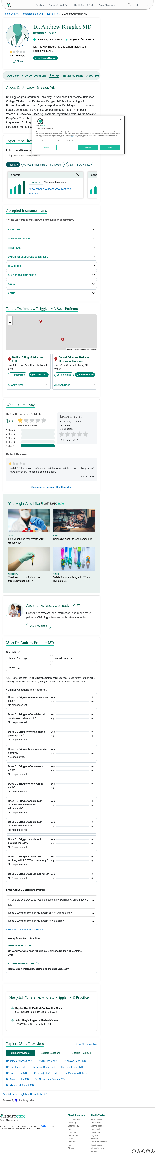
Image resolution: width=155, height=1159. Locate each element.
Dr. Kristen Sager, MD (74, 1061)
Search (129, 5)
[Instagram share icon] (138, 1152)
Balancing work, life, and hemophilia (72, 539)
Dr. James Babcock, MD (19, 1061)
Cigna (11, 284)
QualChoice (15, 265)
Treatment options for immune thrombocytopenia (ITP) (24, 579)
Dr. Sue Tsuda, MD (16, 1067)
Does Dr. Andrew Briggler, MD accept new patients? (36, 920)
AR (41, 13)
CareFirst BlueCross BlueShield (28, 256)
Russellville (52, 13)
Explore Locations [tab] (50, 1053)
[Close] (120, 119)
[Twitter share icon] (148, 1152)
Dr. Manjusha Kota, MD (76, 1073)
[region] (78, 135)
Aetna (11, 293)
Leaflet (69, 349)
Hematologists (28, 13)
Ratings (54, 75)
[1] (61, 434)
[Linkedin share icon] (143, 1152)
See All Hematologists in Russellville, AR (25, 1094)
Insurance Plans (73, 75)
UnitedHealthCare (19, 238)
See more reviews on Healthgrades (51, 487)
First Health (15, 247)
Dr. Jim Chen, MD (47, 1061)
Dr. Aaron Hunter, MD (17, 1079)
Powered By (9, 1100)
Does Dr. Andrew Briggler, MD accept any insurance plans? (40, 912)
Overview (13, 75)
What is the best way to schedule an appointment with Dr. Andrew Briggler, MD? (48, 902)
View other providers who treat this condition (50, 191)
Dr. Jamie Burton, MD (43, 1067)
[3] (73, 434)
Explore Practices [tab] (81, 1053)
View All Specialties (86, 1044)
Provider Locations (34, 75)
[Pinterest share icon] (152, 1152)
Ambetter (14, 229)
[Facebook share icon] (134, 1152)
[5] (85, 434)
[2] (67, 434)
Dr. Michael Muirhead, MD (20, 1085)
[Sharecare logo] (32, 1116)
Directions (19, 374)
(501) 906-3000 (39, 374)
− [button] (10, 323)
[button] (46, 689)
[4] (79, 434)
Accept (110, 147)
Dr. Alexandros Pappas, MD (50, 1079)
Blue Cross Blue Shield (22, 275)
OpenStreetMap (81, 349)
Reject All (88, 147)
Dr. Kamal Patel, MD (72, 1067)
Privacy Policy (70, 136)
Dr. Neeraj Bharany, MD (45, 1073)
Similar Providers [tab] (20, 1053)
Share (20, 61)
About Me (92, 75)
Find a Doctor (10, 13)
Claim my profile (38, 625)
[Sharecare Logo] (8, 5)
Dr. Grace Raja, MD (16, 1073)
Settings (46, 147)
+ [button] (10, 318)
